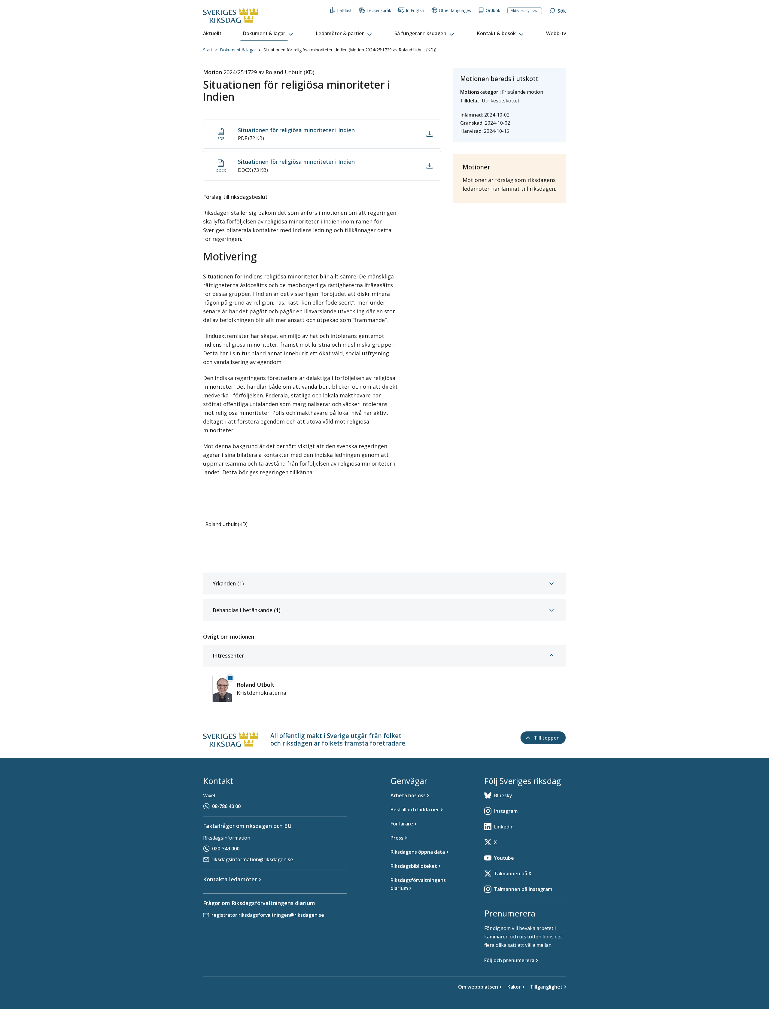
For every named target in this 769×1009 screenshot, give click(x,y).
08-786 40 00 (226, 806)
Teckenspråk (378, 10)
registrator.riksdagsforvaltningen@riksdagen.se (267, 915)
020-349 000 (225, 848)
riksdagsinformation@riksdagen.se (252, 859)
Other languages (455, 10)
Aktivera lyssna (525, 10)
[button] (268, 33)
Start (207, 50)
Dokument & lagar (238, 50)
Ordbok (493, 10)
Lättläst (344, 10)
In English (415, 10)
